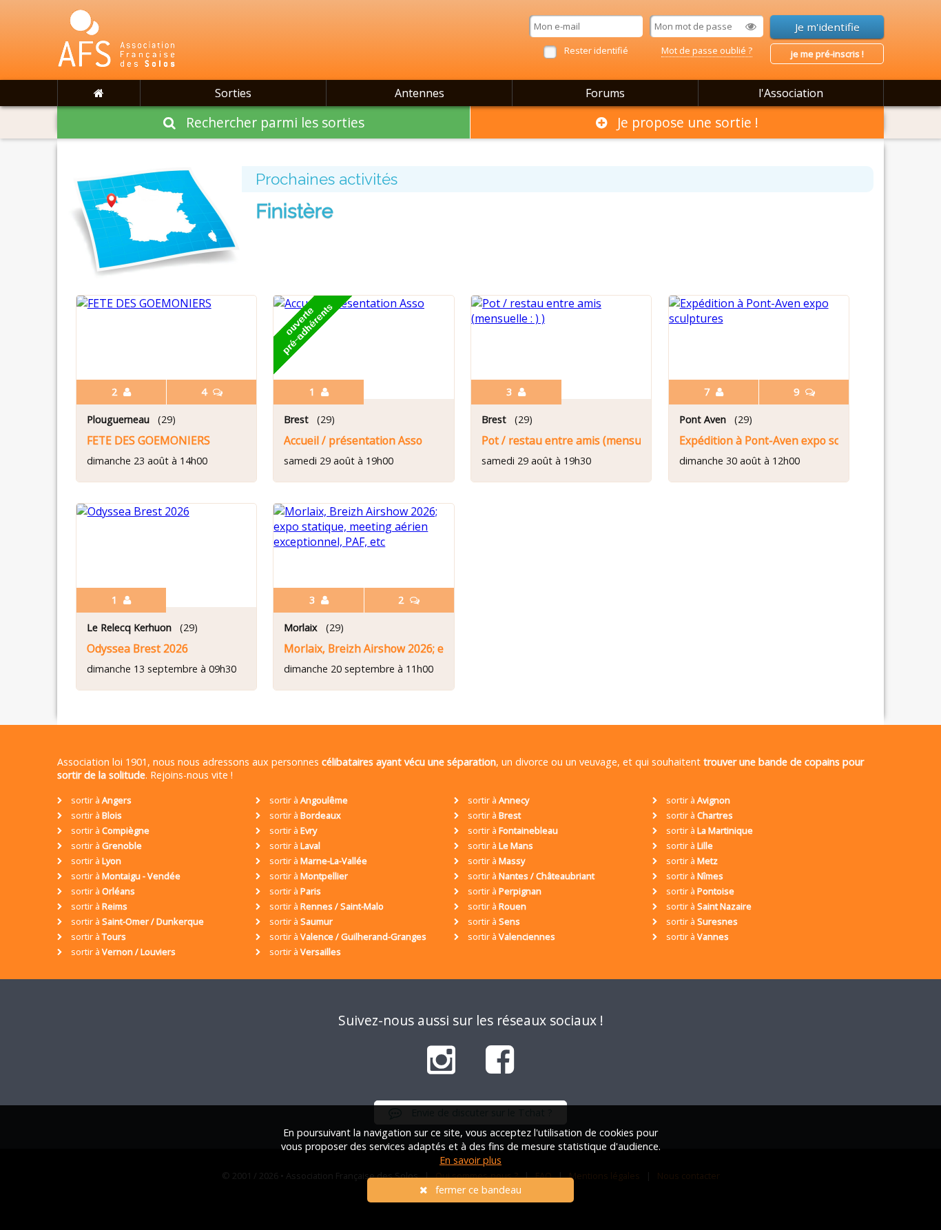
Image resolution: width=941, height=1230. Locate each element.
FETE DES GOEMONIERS (148, 440)
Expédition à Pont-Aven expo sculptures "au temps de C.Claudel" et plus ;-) (758, 440)
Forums (605, 93)
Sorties (233, 93)
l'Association (790, 93)
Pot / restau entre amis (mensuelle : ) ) (561, 440)
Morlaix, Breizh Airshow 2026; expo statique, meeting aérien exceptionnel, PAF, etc (363, 648)
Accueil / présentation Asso (353, 440)
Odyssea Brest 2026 (137, 648)
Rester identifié (596, 50)
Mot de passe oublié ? (706, 50)
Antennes (419, 93)
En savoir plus (470, 1160)
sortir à (100, 800)
